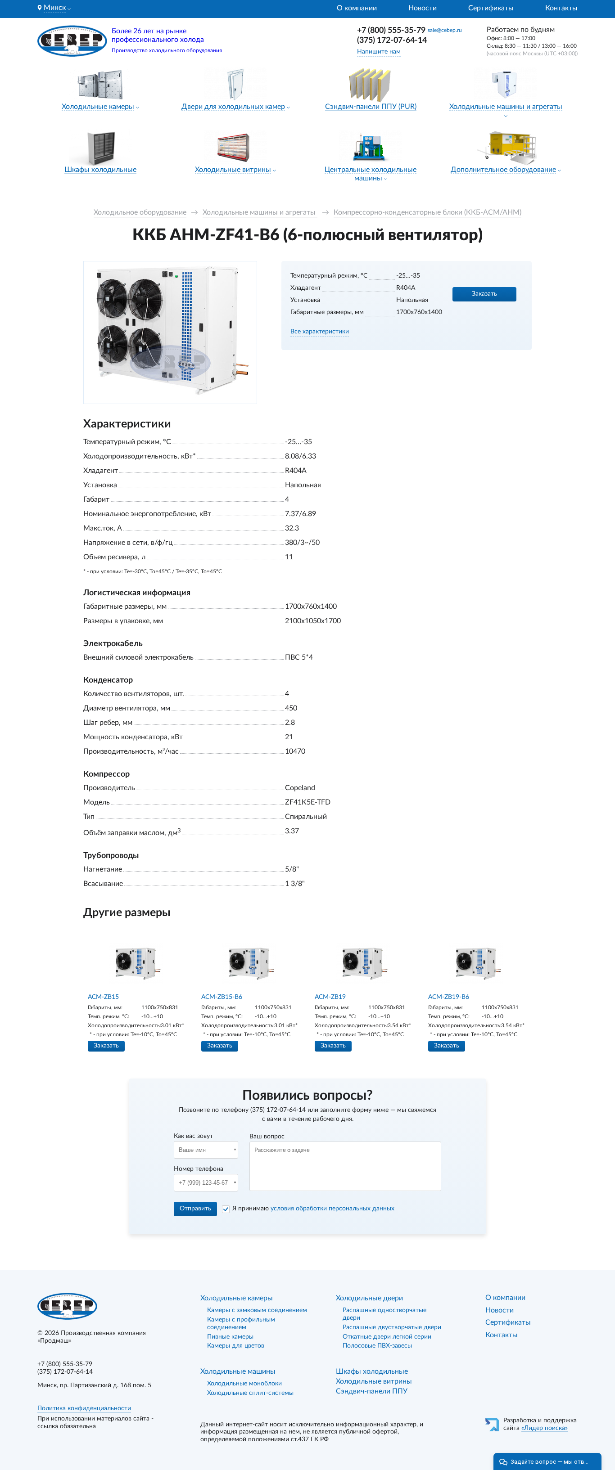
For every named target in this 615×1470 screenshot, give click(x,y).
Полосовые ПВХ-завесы (377, 1346)
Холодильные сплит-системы (250, 1393)
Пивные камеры (230, 1337)
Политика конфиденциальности (84, 1408)
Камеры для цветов (235, 1346)
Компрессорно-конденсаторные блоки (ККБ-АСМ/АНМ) (427, 212)
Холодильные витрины (233, 169)
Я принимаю (313, 1208)
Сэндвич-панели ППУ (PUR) (370, 106)
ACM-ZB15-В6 (221, 997)
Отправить (195, 1208)
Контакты (561, 8)
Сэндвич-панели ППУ (371, 1391)
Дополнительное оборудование (503, 169)
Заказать (484, 294)
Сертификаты (491, 8)
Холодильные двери (369, 1298)
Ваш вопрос (267, 1136)
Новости (422, 8)
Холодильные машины (238, 1371)
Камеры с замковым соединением (257, 1310)
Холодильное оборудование (140, 212)
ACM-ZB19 (330, 997)
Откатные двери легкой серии (387, 1337)
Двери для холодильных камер (233, 106)
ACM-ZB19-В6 (448, 997)
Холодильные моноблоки (244, 1383)
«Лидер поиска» (544, 1428)
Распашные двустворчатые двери (392, 1327)
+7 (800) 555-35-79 (391, 31)
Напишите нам (379, 52)
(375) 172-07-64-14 (392, 40)
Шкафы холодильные (100, 169)
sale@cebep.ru (445, 30)
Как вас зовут (193, 1136)
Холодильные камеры (98, 106)
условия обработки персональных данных (332, 1208)
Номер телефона (198, 1169)
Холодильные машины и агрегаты (505, 106)
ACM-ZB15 (103, 997)
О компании (357, 8)
